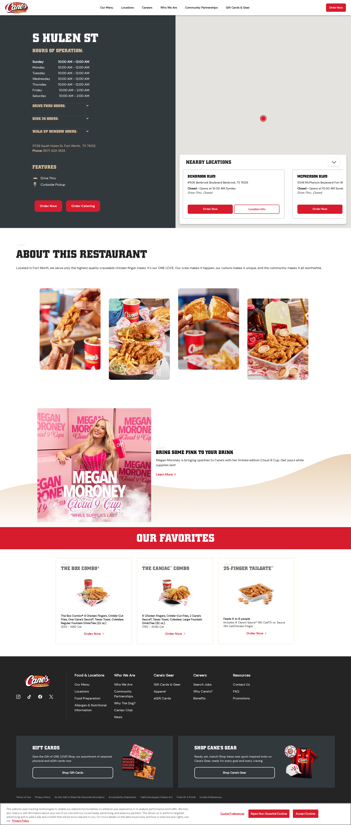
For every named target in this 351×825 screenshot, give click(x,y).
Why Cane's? (202, 691)
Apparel (160, 691)
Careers (147, 7)
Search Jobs (202, 684)
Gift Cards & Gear (238, 7)
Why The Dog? (124, 703)
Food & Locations (89, 675)
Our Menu (106, 7)
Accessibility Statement (122, 797)
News (118, 717)
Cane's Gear (164, 675)
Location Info (256, 209)
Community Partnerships (201, 7)
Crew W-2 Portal (186, 797)
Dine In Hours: (45, 119)
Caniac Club (123, 710)
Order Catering (83, 206)
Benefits (199, 698)
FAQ (236, 691)
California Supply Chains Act (156, 797)
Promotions (241, 698)
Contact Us (241, 684)
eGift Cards (162, 698)
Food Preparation (87, 698)
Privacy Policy (43, 797)
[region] (175, 332)
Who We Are (168, 7)
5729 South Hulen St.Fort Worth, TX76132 (63, 146)
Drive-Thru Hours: (49, 106)
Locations (127, 7)
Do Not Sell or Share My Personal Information (80, 797)
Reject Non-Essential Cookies (269, 813)
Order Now (336, 7)
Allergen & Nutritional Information (91, 707)
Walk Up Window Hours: (54, 131)
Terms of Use (23, 797)
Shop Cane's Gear (234, 772)
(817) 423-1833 (54, 151)
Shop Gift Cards (72, 772)
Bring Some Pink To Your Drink (194, 452)
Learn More (164, 474)
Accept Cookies (305, 813)
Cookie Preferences (210, 797)
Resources (241, 675)
